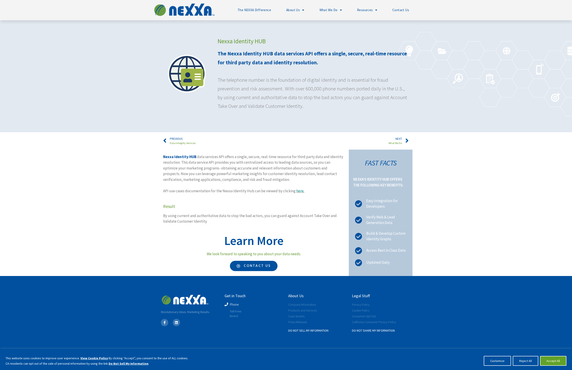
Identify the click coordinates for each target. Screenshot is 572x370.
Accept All (553, 361)
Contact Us (400, 10)
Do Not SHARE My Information (373, 330)
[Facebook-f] (164, 322)
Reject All (525, 361)
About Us (293, 10)
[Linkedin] (176, 322)
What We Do (329, 10)
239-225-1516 (248, 316)
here (300, 190)
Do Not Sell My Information (128, 364)
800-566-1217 (251, 311)
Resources (365, 10)
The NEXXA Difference (254, 10)
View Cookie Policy (94, 358)
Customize (497, 361)
